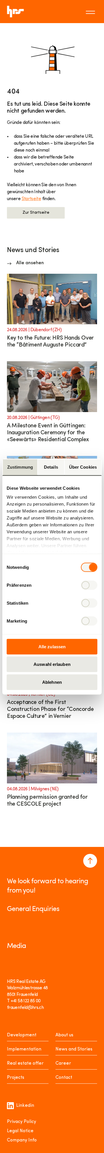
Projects (15, 1077)
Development (21, 1035)
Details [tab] (51, 466)
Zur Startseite (36, 213)
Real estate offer (25, 1063)
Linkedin (25, 1105)
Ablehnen (52, 681)
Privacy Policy (21, 1122)
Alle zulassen (52, 646)
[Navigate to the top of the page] (90, 861)
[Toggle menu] (91, 11)
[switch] (89, 585)
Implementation (24, 1049)
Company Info (22, 1140)
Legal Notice (20, 1131)
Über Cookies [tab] (83, 466)
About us (64, 1035)
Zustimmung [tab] (20, 466)
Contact (63, 1077)
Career (63, 1063)
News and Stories (73, 1049)
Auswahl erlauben (52, 664)
